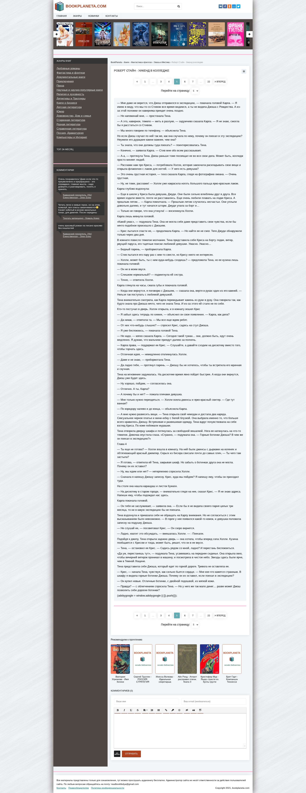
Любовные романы (68, 68)
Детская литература (69, 107)
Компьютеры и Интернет (72, 137)
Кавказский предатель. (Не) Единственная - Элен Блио (77, 196)
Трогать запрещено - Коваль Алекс (81, 218)
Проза (60, 85)
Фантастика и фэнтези (71, 72)
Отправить (131, 754)
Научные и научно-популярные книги (80, 89)
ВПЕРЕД (220, 81)
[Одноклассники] (229, 6)
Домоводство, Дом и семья (74, 115)
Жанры (77, 16)
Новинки (93, 16)
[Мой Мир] (234, 6)
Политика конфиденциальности (107, 788)
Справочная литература (72, 128)
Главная (62, 16)
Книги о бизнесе (67, 102)
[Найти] (178, 6)
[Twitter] (238, 6)
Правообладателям (78, 788)
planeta (86, 6)
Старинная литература (71, 120)
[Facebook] (225, 6)
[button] (118, 710)
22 (209, 81)
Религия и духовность (70, 94)
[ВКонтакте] (220, 6)
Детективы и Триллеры (71, 98)
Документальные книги (71, 77)
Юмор (60, 111)
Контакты (112, 16)
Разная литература (68, 124)
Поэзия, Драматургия (70, 133)
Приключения (65, 81)
